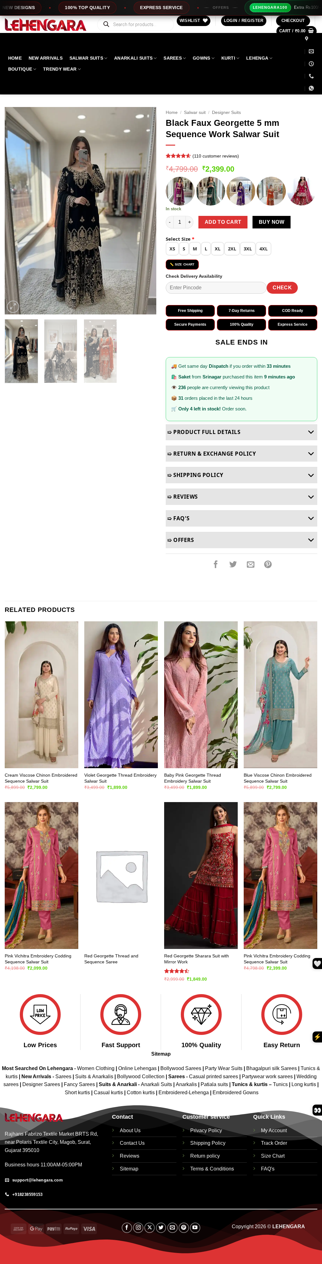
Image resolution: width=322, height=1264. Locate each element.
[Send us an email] (172, 1228)
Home (172, 112)
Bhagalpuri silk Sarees (271, 1068)
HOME (15, 58)
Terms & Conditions (212, 1168)
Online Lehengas (137, 1068)
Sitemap (161, 1054)
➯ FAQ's (178, 518)
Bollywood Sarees (180, 1068)
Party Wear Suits (223, 1068)
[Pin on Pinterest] (268, 565)
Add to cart (223, 222)
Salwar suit (195, 112)
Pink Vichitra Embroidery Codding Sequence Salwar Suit (38, 958)
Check (282, 287)
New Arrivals (46, 58)
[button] (243, 21)
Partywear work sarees (267, 1076)
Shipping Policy (207, 1143)
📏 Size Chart (182, 264)
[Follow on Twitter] (161, 1228)
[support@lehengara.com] (311, 51)
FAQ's (268, 1168)
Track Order (274, 1143)
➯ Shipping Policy (195, 475)
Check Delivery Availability (194, 276)
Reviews (129, 1156)
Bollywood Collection (140, 1076)
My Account (274, 1130)
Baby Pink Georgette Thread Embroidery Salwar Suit (192, 778)
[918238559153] (312, 88)
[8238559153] (311, 76)
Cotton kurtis (141, 1092)
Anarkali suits (133, 58)
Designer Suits (226, 112)
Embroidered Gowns (235, 1092)
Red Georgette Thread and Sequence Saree (111, 958)
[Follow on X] (149, 1228)
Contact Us (132, 1143)
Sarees (173, 58)
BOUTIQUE (20, 69)
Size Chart (273, 1156)
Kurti (228, 58)
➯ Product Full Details (203, 432)
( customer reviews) (215, 155)
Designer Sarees (41, 1084)
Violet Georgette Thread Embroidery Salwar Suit (120, 778)
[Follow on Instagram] (138, 1228)
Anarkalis (187, 1084)
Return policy (205, 1156)
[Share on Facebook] (216, 565)
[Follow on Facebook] (127, 1228)
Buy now (271, 222)
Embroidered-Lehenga (183, 1092)
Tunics (281, 1084)
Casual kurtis (109, 1092)
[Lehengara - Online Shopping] (46, 24)
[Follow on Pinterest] (184, 1228)
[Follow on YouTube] (195, 1228)
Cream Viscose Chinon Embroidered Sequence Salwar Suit (41, 778)
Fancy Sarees (79, 1084)
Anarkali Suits (157, 1084)
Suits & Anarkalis (94, 1076)
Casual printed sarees (213, 1076)
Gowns (201, 58)
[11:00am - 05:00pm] (311, 64)
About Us (130, 1130)
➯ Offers (180, 540)
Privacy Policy (206, 1130)
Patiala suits (215, 1084)
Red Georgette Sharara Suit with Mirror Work (196, 958)
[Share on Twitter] (233, 565)
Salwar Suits (86, 58)
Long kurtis (304, 1084)
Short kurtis (78, 1092)
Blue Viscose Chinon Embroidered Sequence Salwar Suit (278, 778)
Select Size (180, 239)
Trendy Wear (59, 69)
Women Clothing (95, 1068)
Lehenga (257, 58)
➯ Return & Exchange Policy (211, 453)
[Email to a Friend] (250, 565)
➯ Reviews (182, 496)
